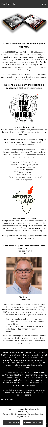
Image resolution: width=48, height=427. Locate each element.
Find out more (11, 422)
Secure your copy (26, 236)
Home (43, 4)
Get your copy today (30, 88)
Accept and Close (33, 422)
